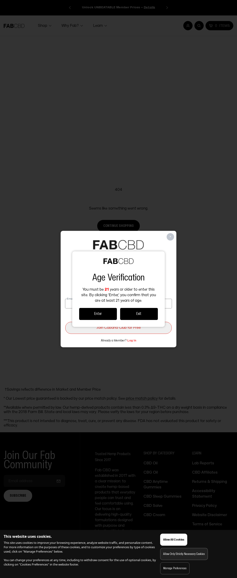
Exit (138, 314)
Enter (98, 314)
